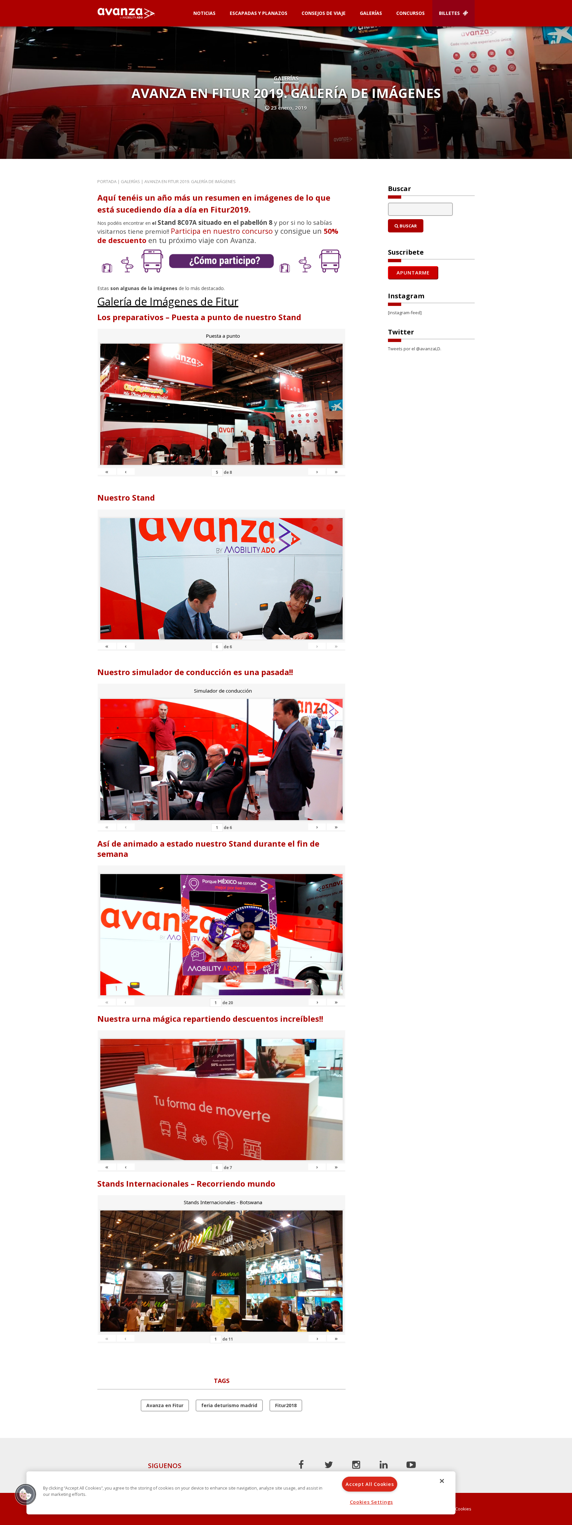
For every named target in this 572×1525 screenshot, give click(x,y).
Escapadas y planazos (258, 13)
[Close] (442, 1481)
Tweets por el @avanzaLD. (414, 349)
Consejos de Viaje (324, 13)
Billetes (450, 13)
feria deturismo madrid (229, 1405)
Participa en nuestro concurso (222, 231)
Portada (107, 181)
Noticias (204, 13)
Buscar (408, 226)
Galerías (371, 13)
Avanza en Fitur (164, 1405)
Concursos (410, 13)
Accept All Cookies (370, 1484)
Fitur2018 (286, 1405)
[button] (25, 1494)
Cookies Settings (371, 1502)
